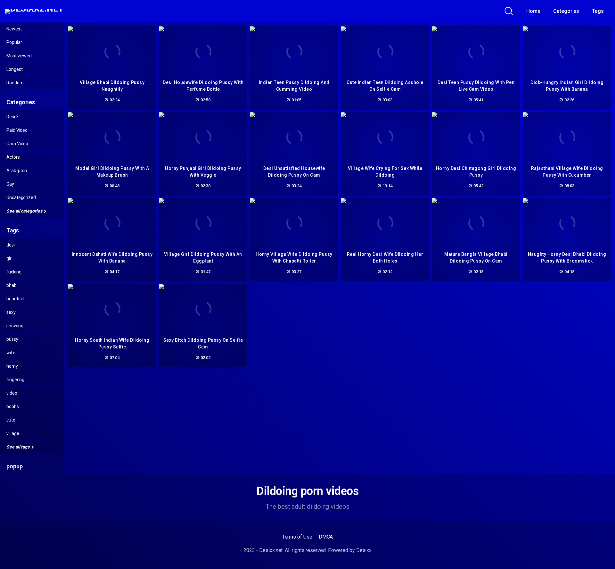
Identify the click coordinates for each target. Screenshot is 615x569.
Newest (14, 28)
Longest (14, 69)
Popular (14, 42)
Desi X (12, 116)
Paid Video (17, 130)
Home (533, 11)
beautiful (15, 298)
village (12, 433)
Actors (13, 157)
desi (10, 244)
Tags (598, 11)
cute (10, 420)
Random (15, 82)
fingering (15, 379)
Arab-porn (16, 170)
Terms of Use (297, 537)
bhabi (12, 285)
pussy (12, 339)
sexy (11, 312)
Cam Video (17, 143)
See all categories (24, 210)
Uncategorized (21, 197)
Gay (10, 184)
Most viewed (19, 55)
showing (14, 325)
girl (9, 258)
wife (10, 352)
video (11, 393)
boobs (12, 406)
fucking (13, 271)
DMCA (326, 537)
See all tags (18, 446)
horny (12, 366)
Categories (566, 11)
